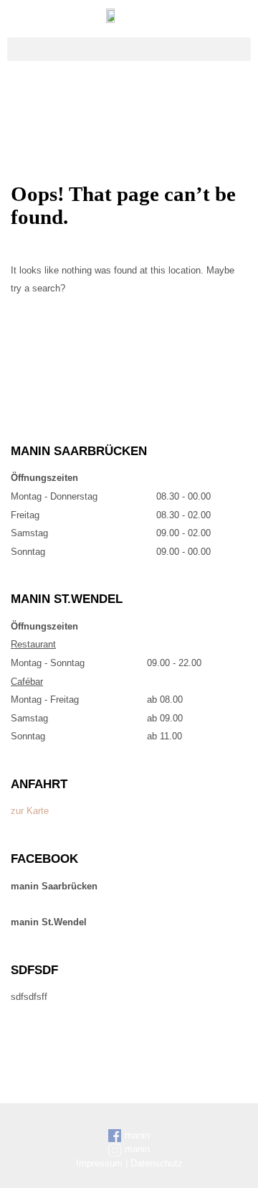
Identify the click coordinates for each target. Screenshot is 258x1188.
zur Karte (30, 810)
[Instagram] (145, 97)
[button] (129, 49)
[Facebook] (113, 97)
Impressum (99, 1163)
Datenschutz (156, 1163)
